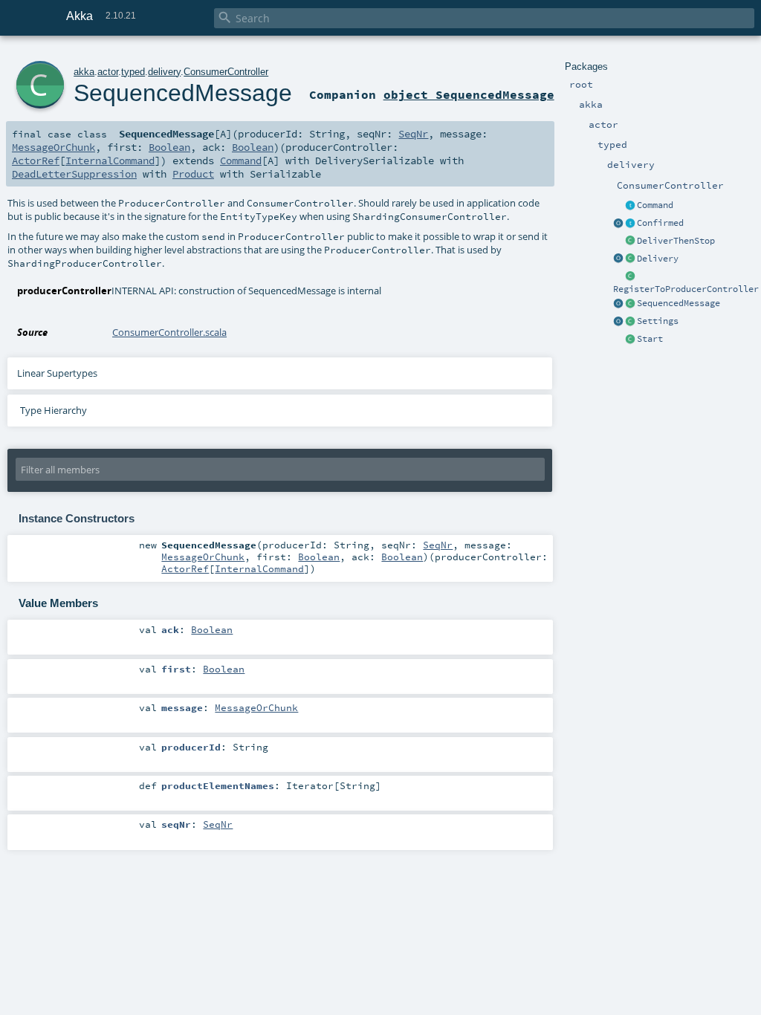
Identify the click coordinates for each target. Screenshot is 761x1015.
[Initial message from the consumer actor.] (630, 340)
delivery (164, 71)
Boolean (169, 147)
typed (133, 71)
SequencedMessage (678, 303)
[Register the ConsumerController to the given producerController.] (630, 277)
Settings (658, 321)
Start (650, 339)
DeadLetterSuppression (74, 174)
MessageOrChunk (53, 147)
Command (655, 205)
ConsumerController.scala (169, 332)
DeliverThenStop (676, 241)
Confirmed (660, 223)
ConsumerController (226, 71)
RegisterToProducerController (686, 289)
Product (193, 174)
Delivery (658, 258)
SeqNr (413, 133)
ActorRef (35, 160)
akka (84, 71)
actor (107, 71)
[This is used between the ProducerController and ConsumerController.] (630, 304)
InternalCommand (110, 160)
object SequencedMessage (468, 94)
